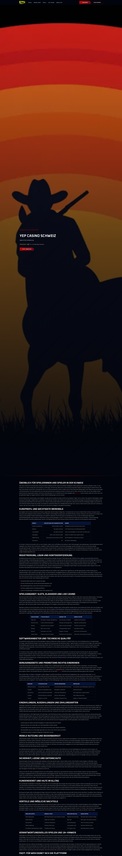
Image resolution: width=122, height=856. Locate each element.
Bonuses (59, 671)
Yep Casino (77, 493)
